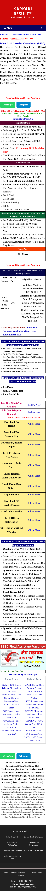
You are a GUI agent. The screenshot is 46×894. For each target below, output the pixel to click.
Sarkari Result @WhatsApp (12, 843)
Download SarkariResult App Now (23, 98)
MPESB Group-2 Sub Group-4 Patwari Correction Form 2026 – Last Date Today (11, 701)
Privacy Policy (21, 874)
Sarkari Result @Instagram (33, 843)
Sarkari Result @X (12, 837)
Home (5, 872)
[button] (41, 28)
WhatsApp (8, 105)
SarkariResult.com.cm (23, 119)
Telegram (23, 105)
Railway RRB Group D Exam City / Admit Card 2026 (11, 688)
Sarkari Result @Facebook (12, 850)
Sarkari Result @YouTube (33, 850)
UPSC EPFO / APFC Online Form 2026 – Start (34, 724)
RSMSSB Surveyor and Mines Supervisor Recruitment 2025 (20, 331)
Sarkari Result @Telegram (33, 837)
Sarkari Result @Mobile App (12, 857)
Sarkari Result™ (23, 11)
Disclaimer (37, 872)
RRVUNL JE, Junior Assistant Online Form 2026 (11, 724)
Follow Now (34, 404)
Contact (13, 872)
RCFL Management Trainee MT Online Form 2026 (11, 714)
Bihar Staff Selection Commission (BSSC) (22, 43)
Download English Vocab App (23, 674)
